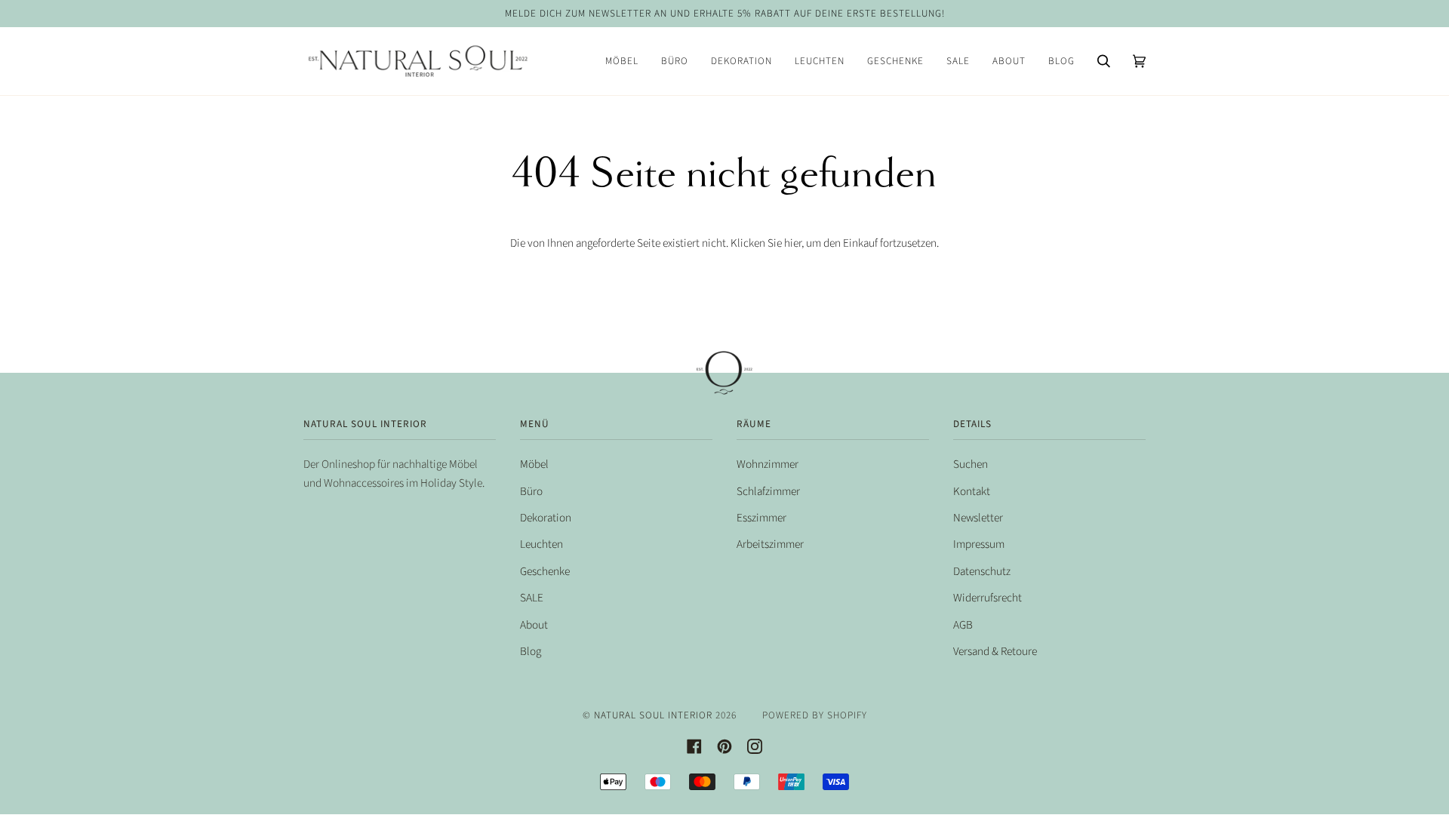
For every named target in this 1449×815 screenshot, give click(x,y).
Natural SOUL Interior (653, 715)
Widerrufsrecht (987, 597)
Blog (530, 651)
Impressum (978, 544)
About (534, 625)
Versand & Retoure (995, 651)
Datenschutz (982, 571)
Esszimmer (761, 517)
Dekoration (545, 517)
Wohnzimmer (767, 464)
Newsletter (978, 517)
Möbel (534, 464)
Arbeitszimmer (770, 544)
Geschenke (545, 571)
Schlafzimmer (768, 491)
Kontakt (971, 491)
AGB (963, 625)
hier (792, 243)
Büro (531, 491)
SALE (531, 597)
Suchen (970, 464)
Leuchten (541, 544)
